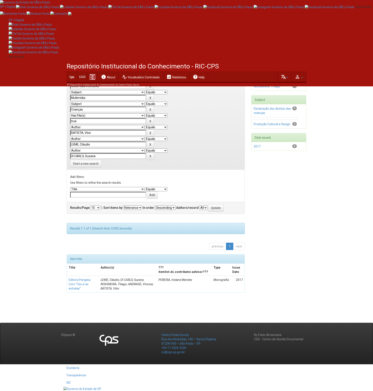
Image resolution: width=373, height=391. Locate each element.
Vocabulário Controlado (141, 76)
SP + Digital (7, 6)
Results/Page (80, 207)
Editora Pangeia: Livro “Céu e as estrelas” (80, 284)
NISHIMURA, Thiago (267, 86)
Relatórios (176, 76)
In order (148, 207)
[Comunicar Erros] (69, 13)
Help (199, 76)
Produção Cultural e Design (272, 124)
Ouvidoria (72, 368)
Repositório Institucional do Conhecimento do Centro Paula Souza (104, 84)
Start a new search (86, 163)
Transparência (76, 375)
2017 (257, 146)
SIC (68, 382)
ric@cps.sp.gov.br (173, 352)
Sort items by (112, 207)
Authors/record (187, 207)
